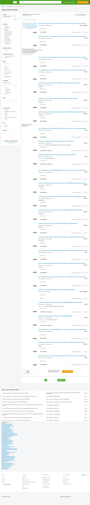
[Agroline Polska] (7, 2)
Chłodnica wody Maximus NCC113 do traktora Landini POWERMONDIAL (55, 316)
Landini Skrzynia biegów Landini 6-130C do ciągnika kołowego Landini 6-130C (18, 417)
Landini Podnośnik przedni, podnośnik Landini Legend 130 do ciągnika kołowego (18, 411)
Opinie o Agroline (25, 484)
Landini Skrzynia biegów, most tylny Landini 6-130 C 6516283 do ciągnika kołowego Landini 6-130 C (61, 342)
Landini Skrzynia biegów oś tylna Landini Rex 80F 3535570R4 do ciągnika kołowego (57, 223)
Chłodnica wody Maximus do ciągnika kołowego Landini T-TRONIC (15, 393)
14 (54, 380)
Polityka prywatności (26, 479)
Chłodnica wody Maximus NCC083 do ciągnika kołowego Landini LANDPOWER (56, 154)
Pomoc (3, 479)
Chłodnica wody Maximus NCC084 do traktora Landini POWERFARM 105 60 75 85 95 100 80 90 (60, 302)
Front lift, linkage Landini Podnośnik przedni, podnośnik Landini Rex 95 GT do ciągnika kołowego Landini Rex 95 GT (23, 414)
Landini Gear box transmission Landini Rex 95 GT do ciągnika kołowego (16, 420)
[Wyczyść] (19, 18)
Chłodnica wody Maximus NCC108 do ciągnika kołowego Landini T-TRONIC (56, 141)
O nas (3, 477)
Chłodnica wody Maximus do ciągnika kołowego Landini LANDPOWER (16, 399)
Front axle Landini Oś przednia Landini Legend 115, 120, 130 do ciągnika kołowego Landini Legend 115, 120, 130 (23, 405)
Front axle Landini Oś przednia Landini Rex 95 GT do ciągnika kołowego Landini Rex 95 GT (20, 408)
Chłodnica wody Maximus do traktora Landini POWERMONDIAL (15, 401)
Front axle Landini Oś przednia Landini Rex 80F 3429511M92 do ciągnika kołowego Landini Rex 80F (61, 237)
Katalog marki (25, 488)
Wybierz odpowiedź (27, 54)
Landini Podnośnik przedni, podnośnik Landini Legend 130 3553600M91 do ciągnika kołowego (60, 210)
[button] (83, 32)
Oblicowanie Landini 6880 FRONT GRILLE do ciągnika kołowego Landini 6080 (56, 289)
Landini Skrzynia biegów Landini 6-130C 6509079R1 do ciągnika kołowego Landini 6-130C (59, 82)
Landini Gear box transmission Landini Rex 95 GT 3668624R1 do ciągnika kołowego (57, 98)
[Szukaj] (20, 2)
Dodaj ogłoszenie (67, 371)
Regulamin (24, 477)
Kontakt (3, 481)
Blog (23, 486)
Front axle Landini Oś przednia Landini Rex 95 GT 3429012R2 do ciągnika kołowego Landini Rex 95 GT (62, 263)
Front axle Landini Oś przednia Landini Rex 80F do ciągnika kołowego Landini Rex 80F (19, 396)
